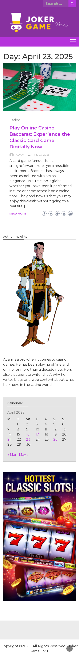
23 (28, 439)
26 (55, 439)
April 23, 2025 (40, 154)
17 (37, 434)
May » (23, 455)
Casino (14, 120)
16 (27, 434)
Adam (20, 154)
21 (9, 439)
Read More (17, 213)
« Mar (11, 455)
